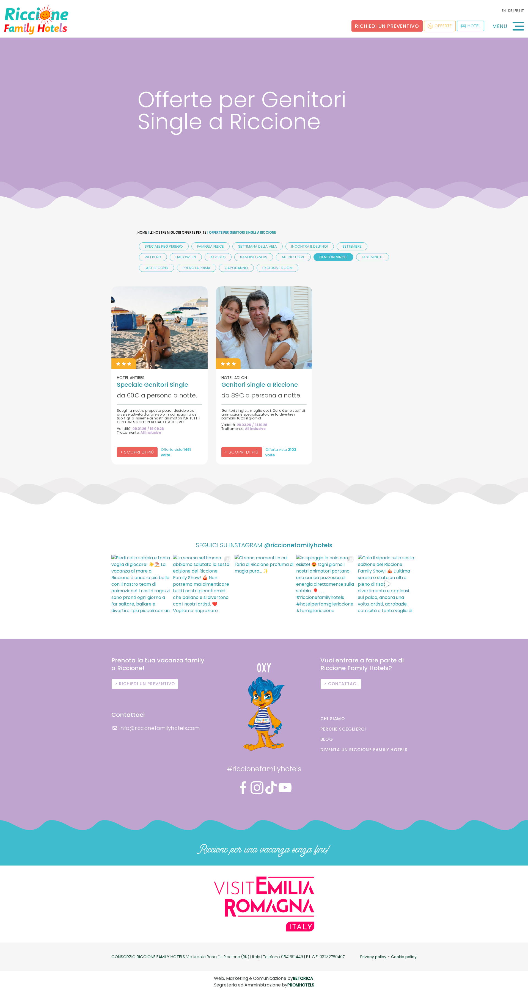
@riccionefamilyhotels (298, 545)
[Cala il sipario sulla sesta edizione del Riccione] (387, 584)
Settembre (352, 246)
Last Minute (372, 257)
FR (516, 10)
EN (504, 10)
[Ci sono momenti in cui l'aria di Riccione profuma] (264, 584)
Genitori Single (333, 257)
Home (142, 232)
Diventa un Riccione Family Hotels (364, 750)
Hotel (474, 26)
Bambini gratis (253, 257)
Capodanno (236, 267)
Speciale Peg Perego (164, 246)
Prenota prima (196, 267)
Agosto (218, 257)
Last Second (156, 267)
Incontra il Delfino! (309, 246)
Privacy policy (373, 957)
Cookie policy (404, 957)
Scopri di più (139, 452)
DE (510, 10)
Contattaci (343, 684)
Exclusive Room (277, 267)
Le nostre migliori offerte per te (178, 232)
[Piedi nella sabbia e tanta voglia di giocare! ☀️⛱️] (140, 584)
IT (522, 10)
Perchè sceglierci (343, 729)
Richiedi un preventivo (387, 26)
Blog (326, 739)
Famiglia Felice (210, 246)
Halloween (185, 257)
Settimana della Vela (257, 246)
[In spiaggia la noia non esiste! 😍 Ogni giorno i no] (325, 584)
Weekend (153, 257)
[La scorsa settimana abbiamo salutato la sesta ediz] (202, 584)
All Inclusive (293, 257)
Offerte (443, 26)
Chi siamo (332, 718)
